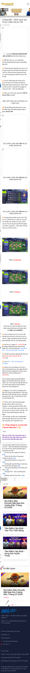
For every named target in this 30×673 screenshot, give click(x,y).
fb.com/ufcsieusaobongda (10, 641)
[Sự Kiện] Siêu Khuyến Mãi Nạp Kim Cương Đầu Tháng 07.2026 (14, 504)
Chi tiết (6, 597)
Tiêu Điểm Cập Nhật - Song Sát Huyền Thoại (14, 553)
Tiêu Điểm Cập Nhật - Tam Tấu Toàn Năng (14, 529)
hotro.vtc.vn (6, 644)
